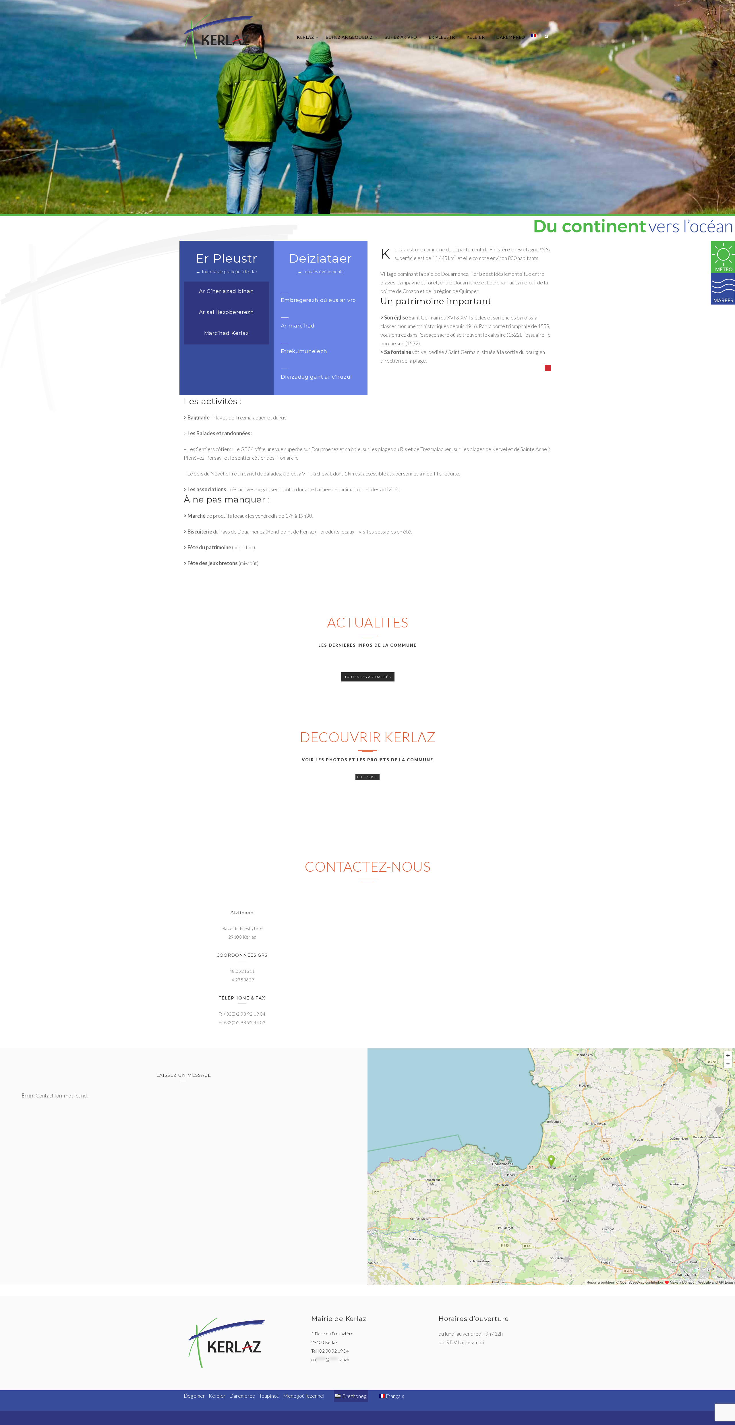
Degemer (194, 1396)
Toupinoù (269, 1396)
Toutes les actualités (368, 677)
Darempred (510, 37)
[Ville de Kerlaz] (218, 36)
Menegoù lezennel (303, 1396)
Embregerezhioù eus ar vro (318, 300)
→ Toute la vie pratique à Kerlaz (226, 271)
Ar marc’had (298, 326)
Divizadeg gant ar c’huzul (316, 377)
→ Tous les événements (320, 271)
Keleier (476, 37)
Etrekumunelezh (304, 351)
